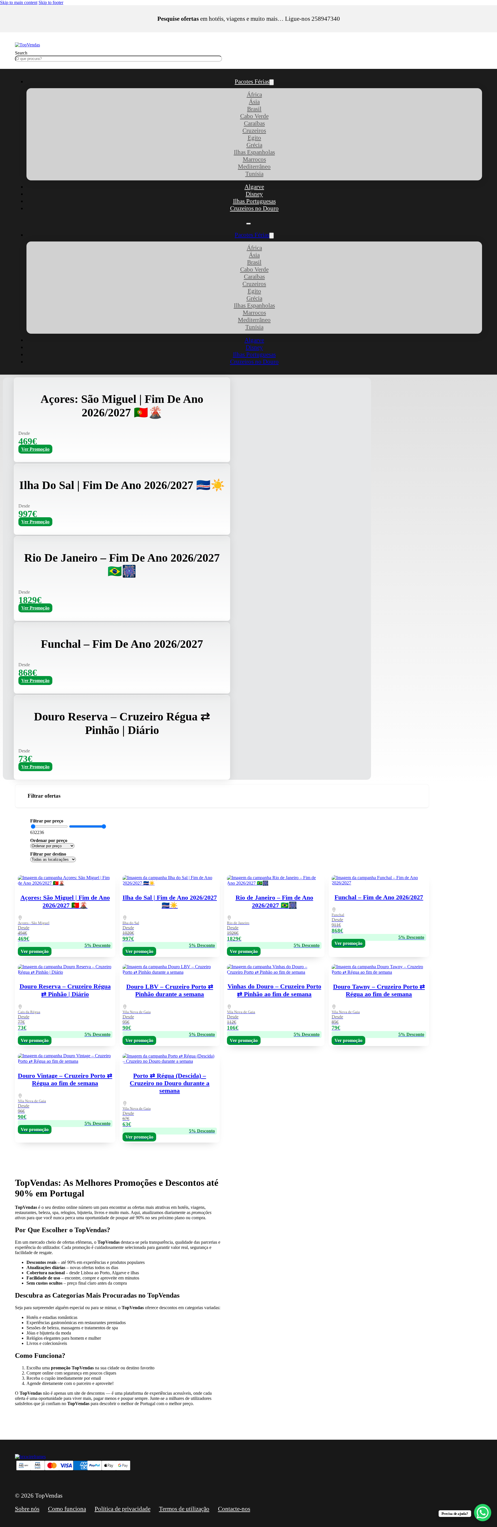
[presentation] (274, 1096)
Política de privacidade (122, 1508)
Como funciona (67, 1508)
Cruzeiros (254, 130)
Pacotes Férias (252, 81)
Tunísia (254, 173)
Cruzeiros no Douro (254, 208)
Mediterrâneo (254, 166)
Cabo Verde (254, 116)
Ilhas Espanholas (254, 152)
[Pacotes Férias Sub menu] (271, 82)
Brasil (254, 108)
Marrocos (254, 159)
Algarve (254, 186)
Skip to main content (18, 2)
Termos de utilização (184, 1508)
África (254, 94)
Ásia (254, 101)
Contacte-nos (234, 1508)
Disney (254, 193)
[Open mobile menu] (248, 223)
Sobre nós (27, 1508)
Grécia (254, 144)
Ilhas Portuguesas (254, 201)
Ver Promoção (35, 449)
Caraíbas (254, 123)
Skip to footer (51, 2)
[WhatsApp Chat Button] (482, 1512)
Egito (254, 137)
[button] (222, 796)
